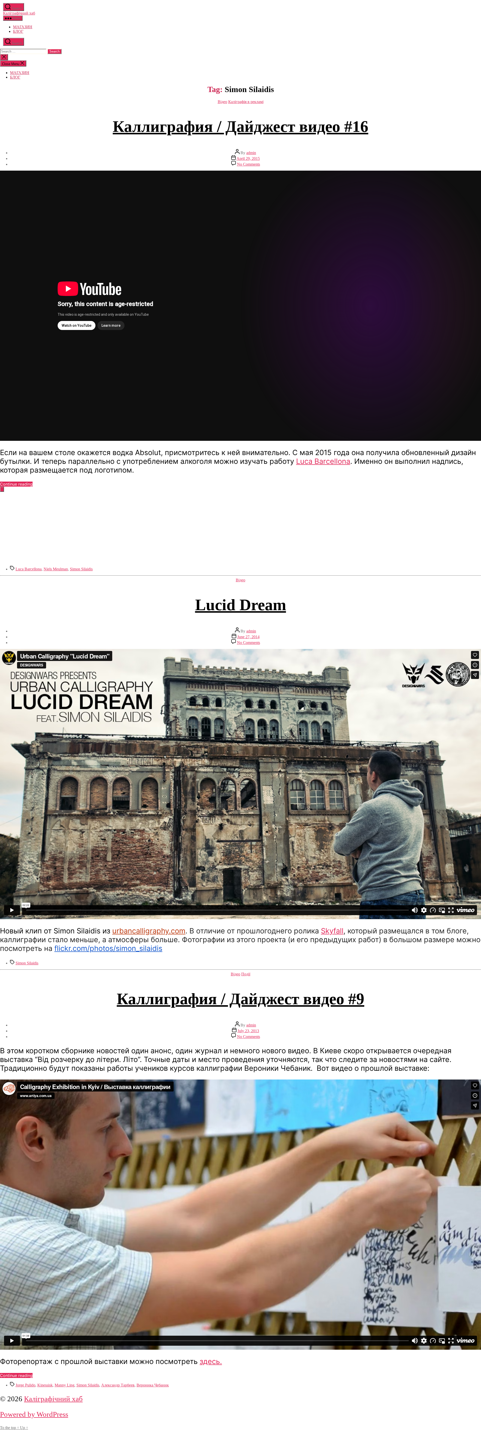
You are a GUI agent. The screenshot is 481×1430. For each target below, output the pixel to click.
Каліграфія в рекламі (246, 102)
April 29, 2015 (248, 158)
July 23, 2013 (248, 1031)
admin (251, 153)
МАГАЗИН (22, 27)
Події (245, 974)
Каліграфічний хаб (19, 13)
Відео (222, 102)
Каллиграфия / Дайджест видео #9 (240, 999)
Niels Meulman (56, 569)
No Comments (248, 164)
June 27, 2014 (248, 637)
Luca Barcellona (323, 461)
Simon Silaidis (81, 569)
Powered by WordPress (34, 1414)
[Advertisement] (150, 527)
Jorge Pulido (25, 1385)
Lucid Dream (240, 605)
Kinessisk (45, 1385)
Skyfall (332, 930)
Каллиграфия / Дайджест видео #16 (240, 126)
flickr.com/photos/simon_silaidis (108, 948)
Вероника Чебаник (153, 1385)
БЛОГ (18, 31)
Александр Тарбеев (118, 1385)
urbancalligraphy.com (148, 930)
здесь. (211, 1361)
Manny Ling (64, 1385)
